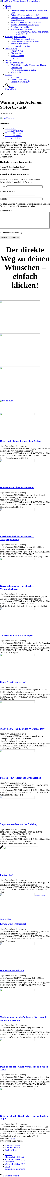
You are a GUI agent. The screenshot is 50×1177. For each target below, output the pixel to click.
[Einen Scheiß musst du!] (17, 656)
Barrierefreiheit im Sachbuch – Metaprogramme (17, 538)
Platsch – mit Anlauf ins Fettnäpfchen (20, 777)
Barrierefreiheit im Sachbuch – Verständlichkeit (17, 587)
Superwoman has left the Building (18, 824)
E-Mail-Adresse (7, 191)
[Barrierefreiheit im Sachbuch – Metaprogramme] (17, 510)
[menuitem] (27, 5)
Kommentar (6, 211)
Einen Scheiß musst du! (13, 682)
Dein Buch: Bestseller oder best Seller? (20, 441)
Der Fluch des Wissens (12, 970)
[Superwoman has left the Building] (17, 798)
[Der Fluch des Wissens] (17, 944)
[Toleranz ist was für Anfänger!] (17, 609)
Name (3, 187)
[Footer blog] (19, 848)
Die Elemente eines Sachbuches (17, 487)
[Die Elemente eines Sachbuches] (17, 461)
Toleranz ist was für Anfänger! (16, 635)
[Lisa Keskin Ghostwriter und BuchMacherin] (20, 1)
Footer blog (6, 875)
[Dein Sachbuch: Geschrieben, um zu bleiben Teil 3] (17, 1040)
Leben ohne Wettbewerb (13, 923)
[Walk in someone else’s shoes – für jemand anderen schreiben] (17, 990)
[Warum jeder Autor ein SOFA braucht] (1, 96)
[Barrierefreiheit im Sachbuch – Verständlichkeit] (17, 560)
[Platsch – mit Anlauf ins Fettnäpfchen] (17, 751)
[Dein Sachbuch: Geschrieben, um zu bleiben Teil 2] (17, 1090)
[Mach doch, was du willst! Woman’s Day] (17, 702)
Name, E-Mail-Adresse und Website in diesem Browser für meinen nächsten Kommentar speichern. (25, 205)
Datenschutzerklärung (12, 233)
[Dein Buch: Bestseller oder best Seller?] (17, 414)
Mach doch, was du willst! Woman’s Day (22, 728)
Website (3, 199)
